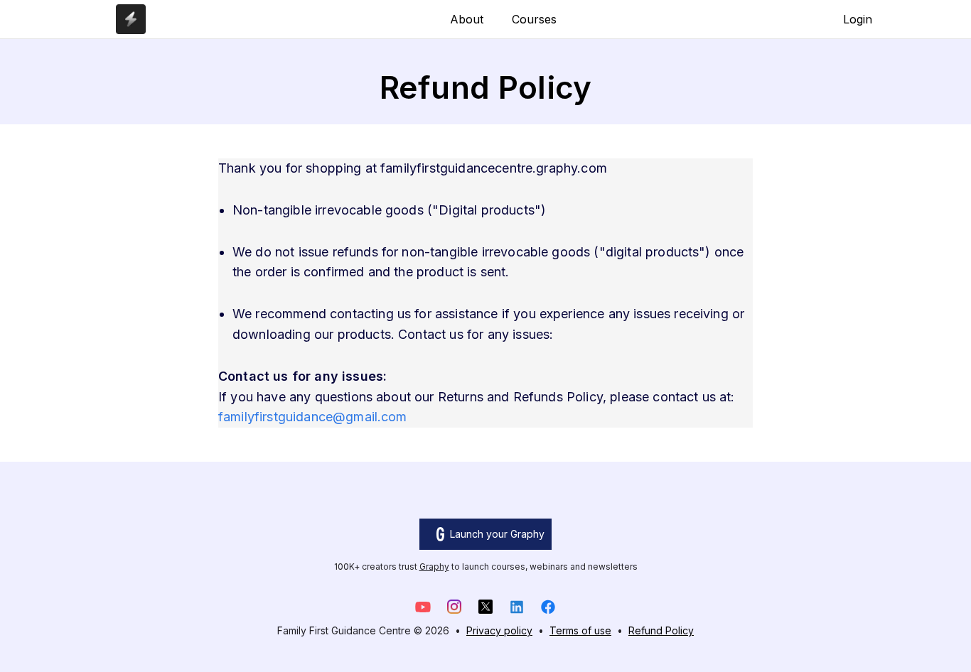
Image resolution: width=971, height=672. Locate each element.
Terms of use (580, 630)
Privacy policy (499, 630)
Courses (534, 19)
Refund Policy (661, 630)
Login (857, 19)
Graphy (434, 566)
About (466, 19)
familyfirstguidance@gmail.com (312, 416)
